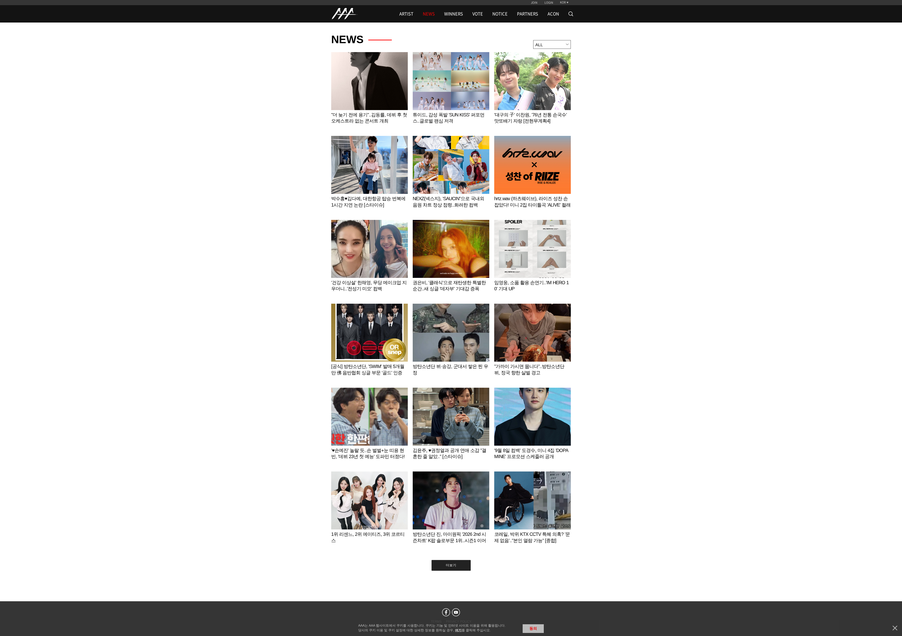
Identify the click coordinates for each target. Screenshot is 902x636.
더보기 (451, 565)
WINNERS (453, 14)
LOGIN (548, 2)
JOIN (534, 2)
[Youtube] (456, 612)
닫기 (895, 628)
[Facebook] (446, 612)
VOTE (477, 14)
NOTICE (500, 14)
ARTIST (406, 14)
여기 (458, 630)
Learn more (369, 93)
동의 (533, 628)
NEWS (429, 14)
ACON (553, 14)
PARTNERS (527, 14)
